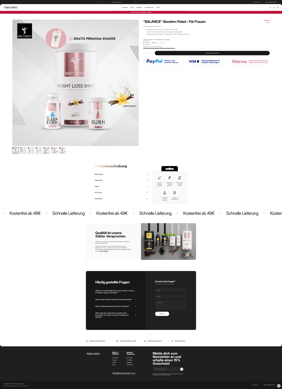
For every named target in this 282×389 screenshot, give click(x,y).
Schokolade (154, 42)
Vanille (146, 42)
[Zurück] (98, 2)
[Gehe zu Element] (15, 150)
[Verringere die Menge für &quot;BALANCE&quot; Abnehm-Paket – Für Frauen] (145, 53)
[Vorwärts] (134, 2)
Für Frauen (129, 357)
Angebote (129, 362)
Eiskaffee (163, 42)
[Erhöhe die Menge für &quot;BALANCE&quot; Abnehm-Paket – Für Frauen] (152, 53)
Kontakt (114, 362)
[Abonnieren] (181, 369)
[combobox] (258, 2)
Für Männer (130, 360)
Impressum (115, 357)
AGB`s (114, 364)
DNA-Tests (129, 364)
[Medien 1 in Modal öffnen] (75, 83)
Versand (114, 360)
